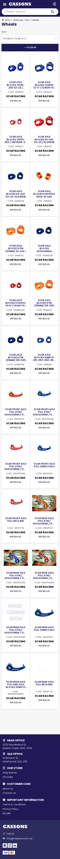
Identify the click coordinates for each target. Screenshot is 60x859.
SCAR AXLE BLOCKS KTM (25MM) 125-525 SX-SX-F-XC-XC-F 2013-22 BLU (15, 357)
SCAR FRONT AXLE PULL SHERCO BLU (44, 465)
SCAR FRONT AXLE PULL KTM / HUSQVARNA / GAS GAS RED (15, 466)
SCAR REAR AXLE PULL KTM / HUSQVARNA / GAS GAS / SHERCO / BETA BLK (15, 630)
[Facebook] (5, 845)
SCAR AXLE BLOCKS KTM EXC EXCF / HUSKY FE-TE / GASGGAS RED (16, 303)
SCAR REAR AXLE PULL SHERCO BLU (44, 628)
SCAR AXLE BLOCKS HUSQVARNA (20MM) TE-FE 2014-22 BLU (44, 248)
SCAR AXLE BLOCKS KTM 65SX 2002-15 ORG (44, 194)
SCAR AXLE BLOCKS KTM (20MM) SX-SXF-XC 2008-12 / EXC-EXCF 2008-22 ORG (16, 248)
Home (7, 20)
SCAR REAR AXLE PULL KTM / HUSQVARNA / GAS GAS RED (44, 575)
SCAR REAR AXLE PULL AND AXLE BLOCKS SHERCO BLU (16, 684)
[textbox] (25, 11)
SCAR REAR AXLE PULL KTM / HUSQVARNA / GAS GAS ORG (44, 521)
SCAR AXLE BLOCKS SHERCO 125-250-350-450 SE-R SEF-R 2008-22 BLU (44, 357)
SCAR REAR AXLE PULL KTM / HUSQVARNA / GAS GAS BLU (15, 575)
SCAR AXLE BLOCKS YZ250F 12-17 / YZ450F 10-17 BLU (44, 85)
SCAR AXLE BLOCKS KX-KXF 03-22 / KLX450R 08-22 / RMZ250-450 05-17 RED (44, 139)
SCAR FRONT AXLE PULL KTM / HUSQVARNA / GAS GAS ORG (15, 412)
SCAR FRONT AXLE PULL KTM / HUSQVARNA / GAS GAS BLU (44, 412)
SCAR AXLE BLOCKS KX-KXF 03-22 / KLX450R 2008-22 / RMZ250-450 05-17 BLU (15, 194)
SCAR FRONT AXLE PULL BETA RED (15, 519)
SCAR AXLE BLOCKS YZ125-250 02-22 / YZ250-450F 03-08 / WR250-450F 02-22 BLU (15, 85)
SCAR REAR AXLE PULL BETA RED (44, 683)
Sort (4, 32)
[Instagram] (10, 845)
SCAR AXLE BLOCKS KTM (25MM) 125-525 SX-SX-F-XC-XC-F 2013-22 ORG (44, 303)
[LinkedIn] (15, 845)
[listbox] (30, 38)
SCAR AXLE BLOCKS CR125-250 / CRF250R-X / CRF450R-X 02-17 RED (15, 139)
